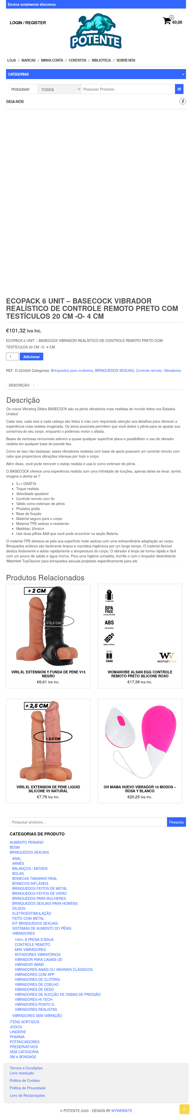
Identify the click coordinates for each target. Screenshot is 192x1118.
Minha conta (52, 60)
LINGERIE (18, 1031)
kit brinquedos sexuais (35, 923)
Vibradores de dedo (34, 989)
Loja (11, 60)
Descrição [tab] (19, 385)
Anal (16, 858)
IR (179, 89)
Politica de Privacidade (28, 1087)
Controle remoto (149, 370)
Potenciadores (25, 1041)
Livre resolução (22, 1072)
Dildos (18, 908)
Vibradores (172, 370)
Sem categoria (24, 1051)
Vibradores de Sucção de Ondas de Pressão (58, 994)
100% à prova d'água (34, 939)
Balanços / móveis (30, 868)
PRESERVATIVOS (24, 1046)
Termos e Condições (26, 1067)
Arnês (18, 863)
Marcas (28, 60)
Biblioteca (101, 60)
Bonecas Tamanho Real (34, 878)
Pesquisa (176, 821)
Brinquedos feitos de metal (39, 888)
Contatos (77, 60)
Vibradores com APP (34, 974)
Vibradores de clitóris (37, 979)
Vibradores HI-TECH (33, 999)
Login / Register (28, 22)
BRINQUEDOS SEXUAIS (114, 370)
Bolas (18, 873)
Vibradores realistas (36, 1009)
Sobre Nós (125, 60)
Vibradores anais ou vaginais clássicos (53, 969)
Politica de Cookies (25, 1080)
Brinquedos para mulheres (72, 370)
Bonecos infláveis (30, 883)
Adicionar (31, 356)
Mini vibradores (30, 949)
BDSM (15, 847)
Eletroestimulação (31, 913)
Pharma (17, 1036)
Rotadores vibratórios (37, 954)
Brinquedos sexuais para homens (45, 903)
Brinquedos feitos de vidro (39, 893)
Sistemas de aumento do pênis (41, 928)
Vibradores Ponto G (34, 1004)
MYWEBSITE (122, 1110)
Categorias (18, 74)
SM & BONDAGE (23, 1056)
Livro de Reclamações (27, 1095)
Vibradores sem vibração (37, 1015)
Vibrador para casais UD (38, 959)
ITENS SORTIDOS (24, 1021)
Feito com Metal (28, 918)
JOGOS (16, 1026)
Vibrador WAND (29, 964)
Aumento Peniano (27, 842)
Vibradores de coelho (37, 984)
